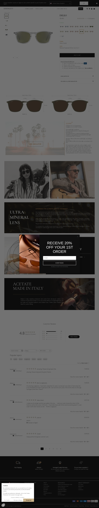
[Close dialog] (77, 236)
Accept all (28, 500)
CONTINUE (60, 263)
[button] (3, 505)
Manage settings (18, 500)
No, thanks (7, 500)
